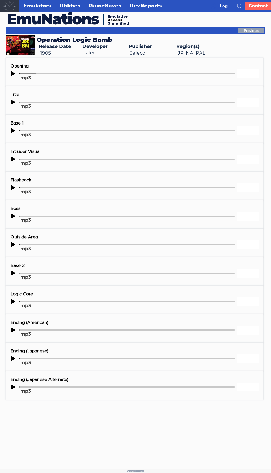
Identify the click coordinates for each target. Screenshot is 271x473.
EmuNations (53, 19)
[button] (239, 6)
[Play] (13, 73)
